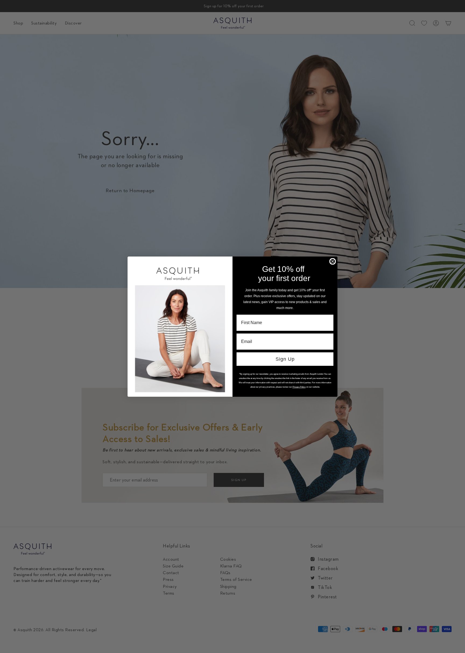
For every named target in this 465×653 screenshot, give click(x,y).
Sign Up (285, 359)
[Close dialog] (332, 261)
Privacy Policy (299, 387)
